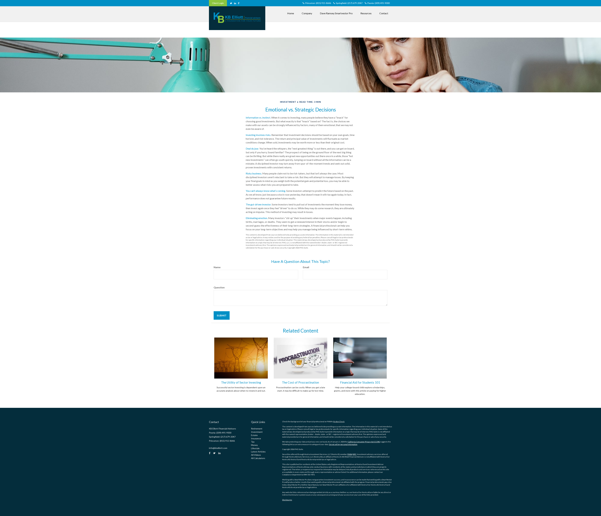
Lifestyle (255, 448)
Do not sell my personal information (343, 444)
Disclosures (287, 500)
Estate (254, 435)
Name (217, 267)
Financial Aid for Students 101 (360, 382)
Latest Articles (258, 451)
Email (306, 267)
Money (254, 445)
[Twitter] (231, 3)
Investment (257, 432)
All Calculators (258, 458)
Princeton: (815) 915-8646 (318, 3)
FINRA (349, 454)
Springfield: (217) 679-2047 (349, 3)
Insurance (256, 438)
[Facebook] (238, 3)
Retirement (256, 428)
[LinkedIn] (235, 3)
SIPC (354, 454)
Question (219, 287)
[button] (307, 13)
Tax (252, 441)
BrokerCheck (338, 422)
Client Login (218, 3)
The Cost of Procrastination (300, 382)
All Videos (256, 455)
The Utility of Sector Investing (241, 382)
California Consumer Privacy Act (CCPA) (364, 442)
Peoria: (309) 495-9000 (378, 3)
